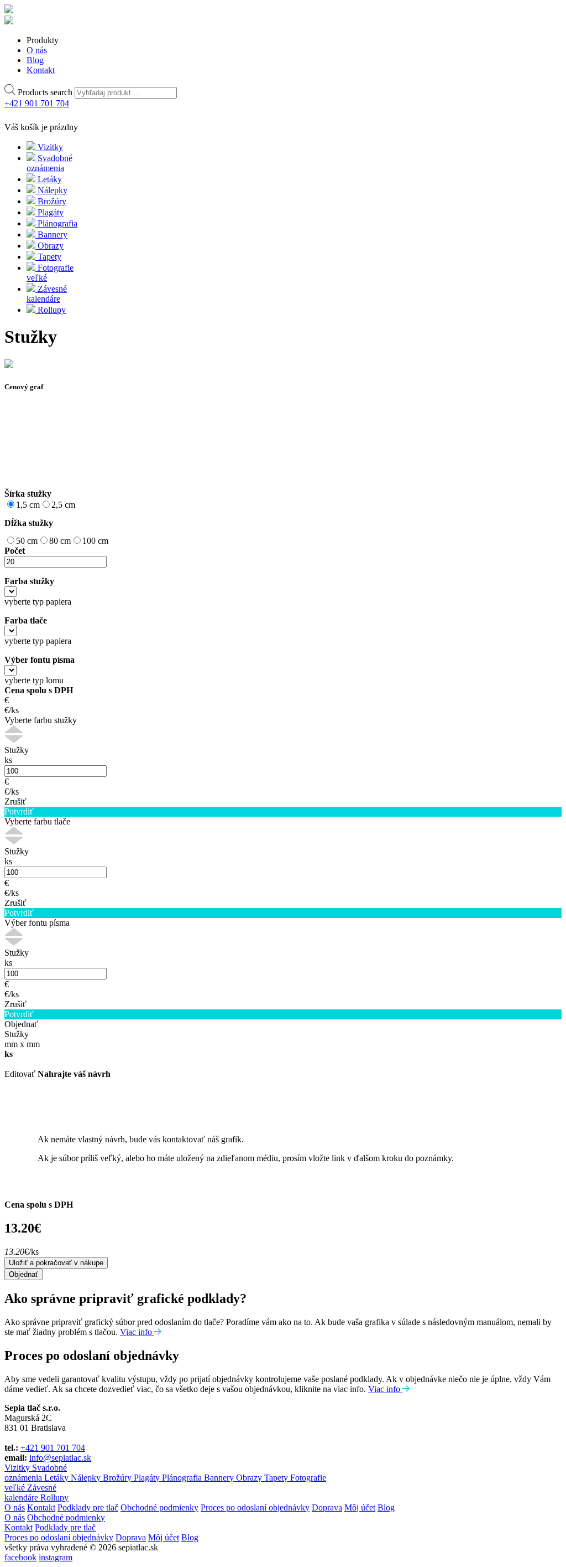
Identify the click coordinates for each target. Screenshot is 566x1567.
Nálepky (87, 1477)
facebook (20, 1557)
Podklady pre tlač (87, 1507)
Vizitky (18, 1467)
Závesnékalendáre (30, 1492)
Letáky (57, 1477)
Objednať (23, 1274)
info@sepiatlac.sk (60, 1457)
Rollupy (54, 1497)
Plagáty (148, 1477)
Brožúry (118, 1477)
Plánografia (183, 1477)
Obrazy (250, 1477)
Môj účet (359, 1507)
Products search (45, 92)
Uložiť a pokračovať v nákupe (56, 1263)
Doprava (327, 1507)
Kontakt (41, 1507)
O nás (14, 1507)
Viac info (137, 1332)
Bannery (220, 1477)
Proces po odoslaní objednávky (255, 1507)
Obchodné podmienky (159, 1507)
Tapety (277, 1477)
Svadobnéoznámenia (35, 1472)
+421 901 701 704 (52, 1447)
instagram (55, 1557)
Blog (386, 1507)
